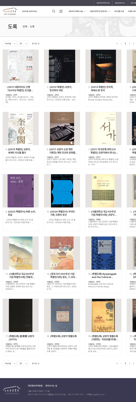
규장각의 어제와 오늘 (76, 11)
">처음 (117, 43)
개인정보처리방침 (35, 386)
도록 (32, 26)
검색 (53, 11)
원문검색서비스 (120, 3)
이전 (121, 43)
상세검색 (60, 11)
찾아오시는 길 (51, 386)
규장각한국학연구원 (103, 3)
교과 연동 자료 (119, 11)
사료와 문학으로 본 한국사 (98, 11)
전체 (25, 26)
